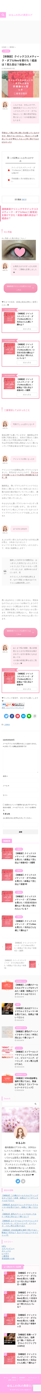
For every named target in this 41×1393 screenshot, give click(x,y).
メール (6, 786)
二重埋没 (7, 724)
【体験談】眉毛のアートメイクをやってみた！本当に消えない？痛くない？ (26, 1034)
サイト (5, 795)
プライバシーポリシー (26, 1380)
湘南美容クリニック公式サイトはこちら (19, 288)
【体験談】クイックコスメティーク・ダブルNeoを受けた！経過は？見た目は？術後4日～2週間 (26, 1278)
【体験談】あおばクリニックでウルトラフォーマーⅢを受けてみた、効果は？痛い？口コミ (20, 1207)
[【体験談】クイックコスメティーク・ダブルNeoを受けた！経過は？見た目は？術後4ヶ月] (23, 716)
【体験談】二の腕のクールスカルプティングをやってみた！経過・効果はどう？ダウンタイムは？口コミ (20, 1198)
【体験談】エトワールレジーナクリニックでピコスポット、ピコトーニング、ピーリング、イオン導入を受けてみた (26, 1058)
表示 (24, 199)
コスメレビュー (32, 1377)
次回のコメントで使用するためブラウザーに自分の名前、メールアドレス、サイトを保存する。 (20, 807)
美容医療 (22, 1377)
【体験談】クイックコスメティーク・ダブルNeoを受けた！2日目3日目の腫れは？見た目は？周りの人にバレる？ (26, 902)
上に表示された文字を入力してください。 (18, 818)
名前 (5, 776)
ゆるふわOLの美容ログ (20, 15)
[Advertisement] (20, 32)
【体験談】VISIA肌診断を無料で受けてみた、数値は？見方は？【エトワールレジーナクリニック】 (20, 1232)
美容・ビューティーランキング (13, 708)
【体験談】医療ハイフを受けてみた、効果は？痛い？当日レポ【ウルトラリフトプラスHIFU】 (26, 1340)
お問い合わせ (12, 1380)
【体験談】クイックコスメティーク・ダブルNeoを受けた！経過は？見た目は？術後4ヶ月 (26, 1321)
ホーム (6, 1377)
